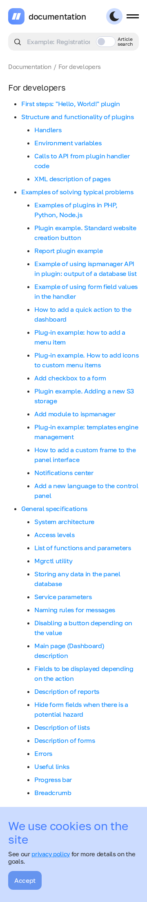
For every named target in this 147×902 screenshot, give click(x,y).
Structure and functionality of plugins (77, 117)
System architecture (64, 522)
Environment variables (67, 143)
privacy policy (50, 854)
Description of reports (66, 691)
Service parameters (62, 597)
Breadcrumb (52, 793)
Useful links (51, 766)
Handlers (47, 130)
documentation (57, 16)
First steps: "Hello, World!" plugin (70, 104)
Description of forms (64, 740)
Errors (43, 753)
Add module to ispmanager (74, 414)
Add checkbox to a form (70, 378)
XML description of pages (72, 179)
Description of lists (62, 727)
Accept (25, 880)
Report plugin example (68, 251)
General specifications (54, 508)
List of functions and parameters (82, 548)
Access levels (54, 535)
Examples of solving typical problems (77, 192)
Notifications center (64, 473)
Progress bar (53, 779)
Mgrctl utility (53, 561)
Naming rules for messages (74, 610)
